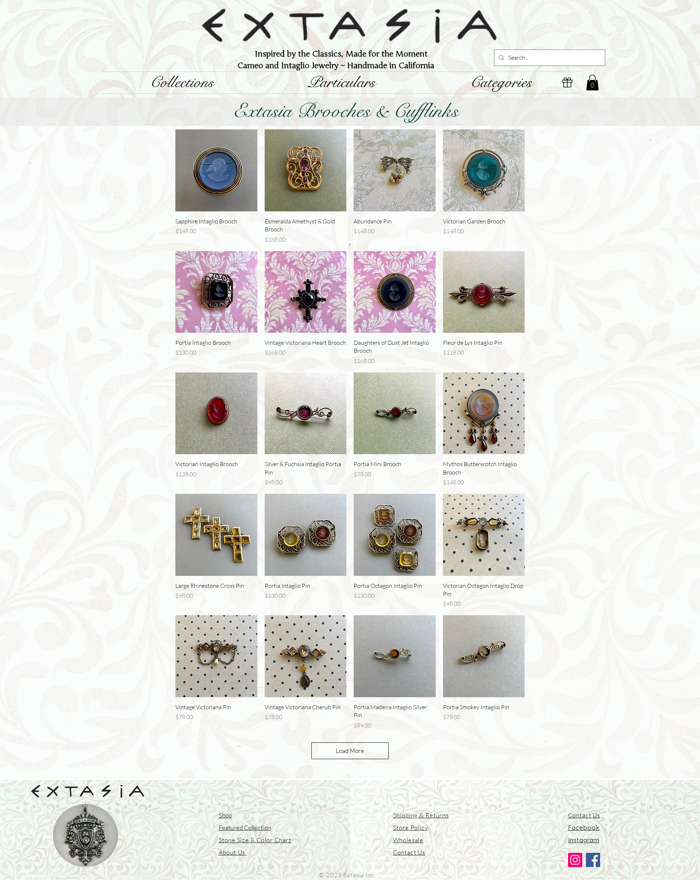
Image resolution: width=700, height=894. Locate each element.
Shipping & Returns (421, 815)
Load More (350, 750)
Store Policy (410, 827)
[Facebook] (593, 860)
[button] (592, 82)
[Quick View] (216, 170)
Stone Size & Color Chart (255, 840)
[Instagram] (575, 860)
